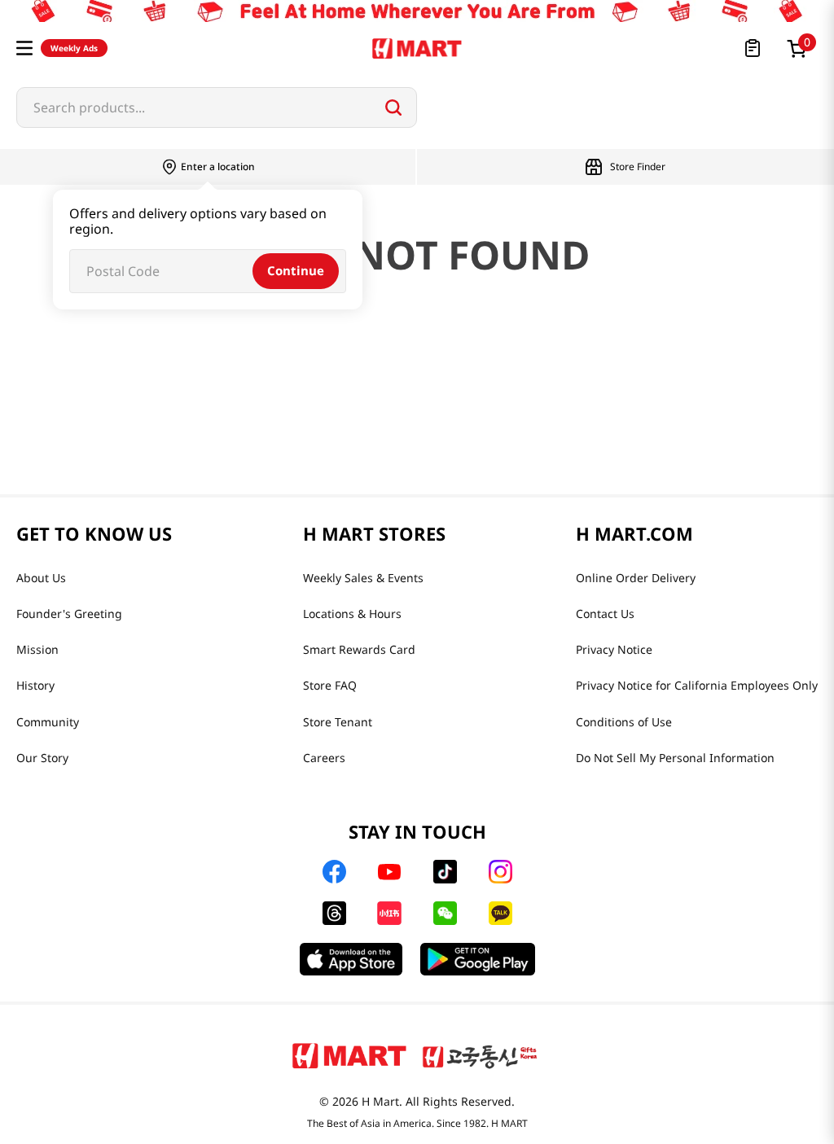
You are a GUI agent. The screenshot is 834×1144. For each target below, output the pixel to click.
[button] (24, 48)
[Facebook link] (334, 871)
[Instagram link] (500, 871)
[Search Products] (393, 107)
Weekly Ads (74, 48)
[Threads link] (334, 913)
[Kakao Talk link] (500, 913)
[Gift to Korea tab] (479, 1055)
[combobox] (216, 107)
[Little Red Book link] (389, 913)
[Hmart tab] (349, 1055)
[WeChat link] (445, 913)
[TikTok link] (445, 871)
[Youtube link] (389, 872)
